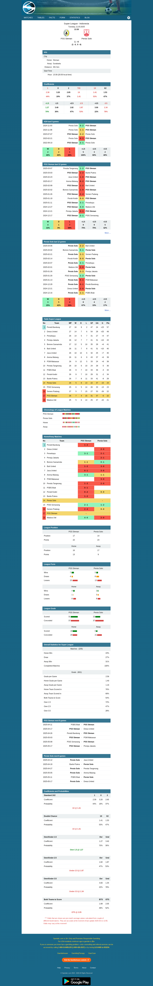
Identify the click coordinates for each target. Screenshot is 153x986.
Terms (76, 968)
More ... (108, 233)
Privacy (67, 968)
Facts (52, 18)
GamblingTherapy (78, 953)
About (84, 968)
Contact (93, 968)
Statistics (75, 18)
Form (62, 18)
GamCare (92, 953)
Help (59, 968)
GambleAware (62, 953)
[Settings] (128, 17)
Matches (28, 18)
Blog (87, 18)
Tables (40, 18)
